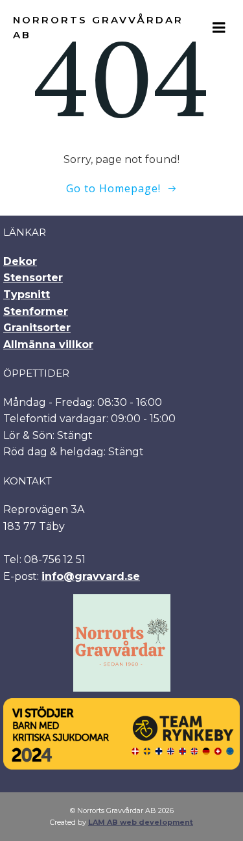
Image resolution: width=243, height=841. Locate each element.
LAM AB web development (140, 822)
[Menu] (219, 28)
